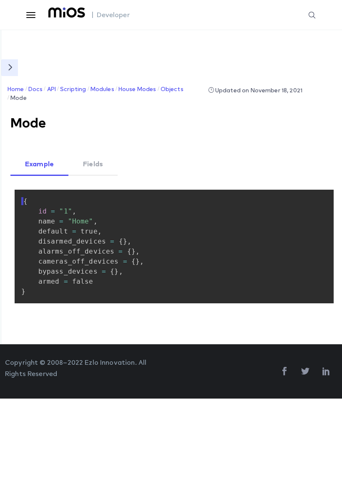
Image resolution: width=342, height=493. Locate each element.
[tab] (39, 164)
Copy (311, 196)
